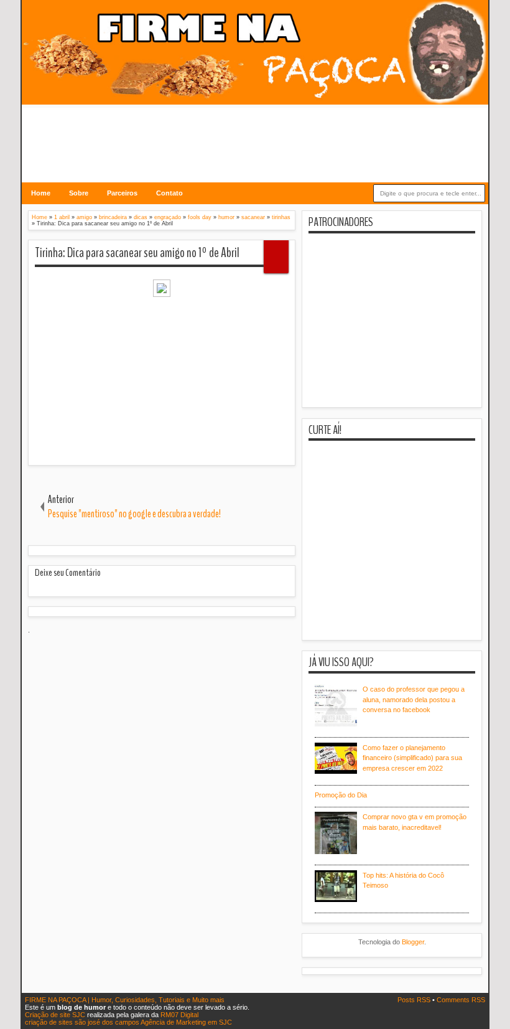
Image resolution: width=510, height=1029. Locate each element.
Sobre (78, 193)
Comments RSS (461, 999)
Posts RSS (414, 999)
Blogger (413, 942)
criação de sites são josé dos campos (82, 1022)
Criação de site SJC (56, 1014)
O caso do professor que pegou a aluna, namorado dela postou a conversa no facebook (414, 699)
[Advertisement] (255, 136)
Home (40, 193)
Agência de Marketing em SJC (186, 1022)
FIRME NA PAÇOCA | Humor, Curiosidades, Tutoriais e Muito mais (125, 999)
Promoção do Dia (341, 795)
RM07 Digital (179, 1014)
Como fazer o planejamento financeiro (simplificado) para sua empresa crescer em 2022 (412, 758)
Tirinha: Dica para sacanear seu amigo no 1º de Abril (137, 252)
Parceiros (122, 193)
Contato (169, 193)
